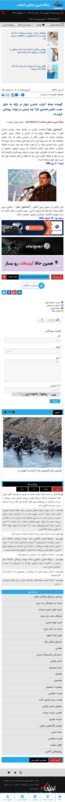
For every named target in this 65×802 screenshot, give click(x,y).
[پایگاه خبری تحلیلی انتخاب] (58, 5)
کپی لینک (57, 277)
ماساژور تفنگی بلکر (53, 642)
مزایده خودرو (55, 719)
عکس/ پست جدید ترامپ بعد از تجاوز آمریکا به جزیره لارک (36, 534)
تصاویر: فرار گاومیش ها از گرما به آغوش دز (40, 471)
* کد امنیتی (55, 385)
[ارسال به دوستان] (7, 94)
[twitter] (4, 292)
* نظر (58, 358)
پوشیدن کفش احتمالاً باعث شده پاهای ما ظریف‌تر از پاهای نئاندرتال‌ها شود (28, 51)
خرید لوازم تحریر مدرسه (50, 609)
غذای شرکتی (56, 661)
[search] (3, 13)
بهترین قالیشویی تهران (51, 726)
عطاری (59, 648)
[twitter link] (8, 772)
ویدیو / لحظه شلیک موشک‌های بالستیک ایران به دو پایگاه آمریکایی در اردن (32, 582)
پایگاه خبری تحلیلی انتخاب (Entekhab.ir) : (43, 122)
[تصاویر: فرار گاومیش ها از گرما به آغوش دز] (32, 442)
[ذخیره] (12, 95)
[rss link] (21, 772)
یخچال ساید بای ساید (51, 616)
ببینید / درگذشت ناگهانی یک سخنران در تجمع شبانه (39, 554)
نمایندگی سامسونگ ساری (49, 655)
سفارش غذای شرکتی (52, 706)
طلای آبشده (56, 745)
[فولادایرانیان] (32, 227)
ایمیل (58, 347)
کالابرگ (58, 674)
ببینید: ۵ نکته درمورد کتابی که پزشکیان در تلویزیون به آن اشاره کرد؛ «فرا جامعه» (32, 573)
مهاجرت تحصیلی (54, 687)
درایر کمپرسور (55, 667)
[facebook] (9, 292)
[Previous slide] (13, 412)
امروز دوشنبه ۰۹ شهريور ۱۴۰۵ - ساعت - (43, 13)
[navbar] (62, 13)
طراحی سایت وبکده (52, 713)
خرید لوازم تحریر (54, 622)
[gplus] (14, 292)
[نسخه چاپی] (3, 94)
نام (59, 336)
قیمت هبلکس (55, 693)
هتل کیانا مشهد (54, 635)
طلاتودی (58, 680)
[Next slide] (5, 412)
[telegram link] (15, 772)
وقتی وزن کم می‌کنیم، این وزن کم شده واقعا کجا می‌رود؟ (28, 67)
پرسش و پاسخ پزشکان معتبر (48, 597)
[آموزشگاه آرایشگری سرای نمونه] (32, 263)
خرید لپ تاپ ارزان (53, 629)
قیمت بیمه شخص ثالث (50, 700)
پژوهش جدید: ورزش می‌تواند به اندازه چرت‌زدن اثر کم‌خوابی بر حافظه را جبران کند (28, 35)
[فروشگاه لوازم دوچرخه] (32, 246)
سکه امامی (56, 732)
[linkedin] (19, 292)
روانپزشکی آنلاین (53, 751)
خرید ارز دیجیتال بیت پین (49, 603)
